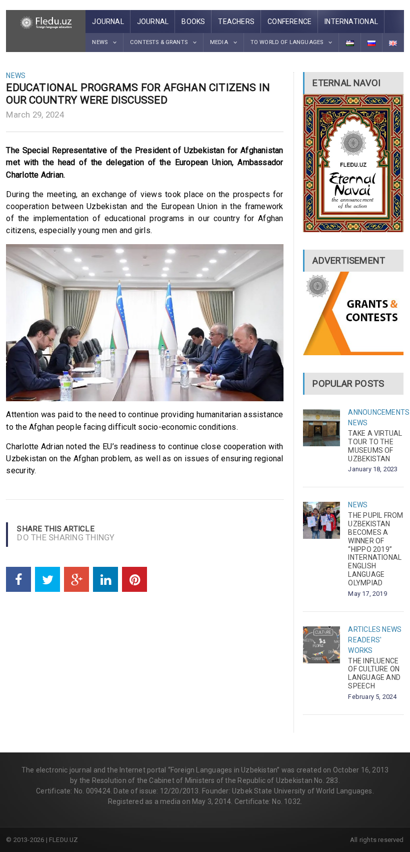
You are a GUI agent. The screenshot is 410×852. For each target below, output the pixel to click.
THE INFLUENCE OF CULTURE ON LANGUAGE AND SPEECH (374, 673)
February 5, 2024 (372, 696)
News (16, 76)
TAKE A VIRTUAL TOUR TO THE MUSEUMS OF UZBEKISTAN (375, 445)
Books (193, 22)
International (351, 22)
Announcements (379, 412)
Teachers (236, 22)
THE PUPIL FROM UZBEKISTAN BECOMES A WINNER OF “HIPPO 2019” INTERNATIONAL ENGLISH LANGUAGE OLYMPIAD (375, 548)
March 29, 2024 (35, 115)
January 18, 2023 (373, 469)
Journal (108, 22)
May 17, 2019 (367, 593)
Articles (364, 629)
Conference (290, 22)
